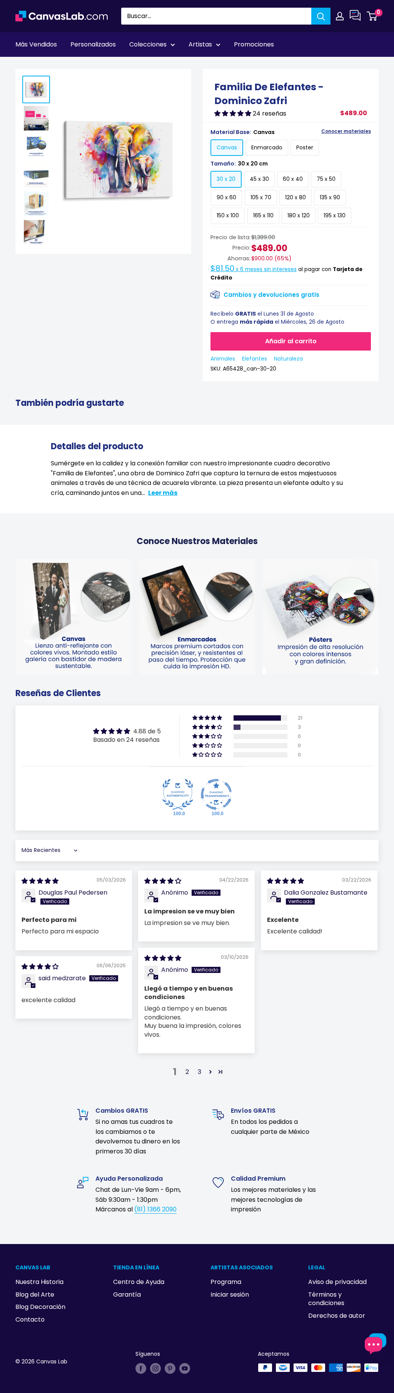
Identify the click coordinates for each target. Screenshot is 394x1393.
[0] (372, 16)
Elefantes (254, 358)
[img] (40, 881)
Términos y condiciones (326, 1298)
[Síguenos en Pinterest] (170, 1368)
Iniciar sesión (229, 1294)
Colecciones (148, 44)
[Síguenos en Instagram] (155, 1368)
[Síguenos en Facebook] (140, 1368)
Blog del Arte (34, 1294)
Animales (222, 358)
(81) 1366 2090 (155, 1209)
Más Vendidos (36, 44)
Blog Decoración (40, 1306)
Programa (225, 1281)
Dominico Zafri (56, 65)
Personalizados (93, 44)
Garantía (127, 1294)
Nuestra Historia (39, 1281)
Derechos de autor (336, 1315)
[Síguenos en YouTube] (184, 1368)
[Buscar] (321, 16)
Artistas (200, 44)
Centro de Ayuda (138, 1281)
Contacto (30, 1319)
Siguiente (360, 65)
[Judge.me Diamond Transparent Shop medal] (216, 794)
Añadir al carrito (291, 341)
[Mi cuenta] (340, 16)
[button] (233, 113)
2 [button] (187, 1071)
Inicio (22, 65)
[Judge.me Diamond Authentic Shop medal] (177, 794)
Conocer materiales (346, 131)
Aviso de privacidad (337, 1281)
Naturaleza (288, 358)
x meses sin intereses (253, 269)
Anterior (322, 65)
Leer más (162, 492)
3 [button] (199, 1071)
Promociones (254, 44)
